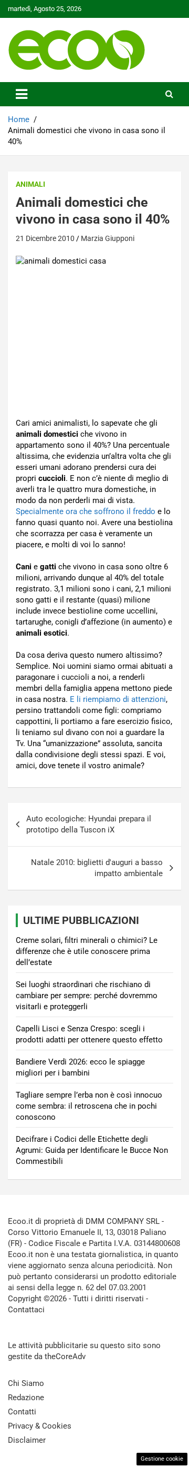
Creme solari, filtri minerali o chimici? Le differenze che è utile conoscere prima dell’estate (87, 951)
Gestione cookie (162, 1458)
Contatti (22, 1411)
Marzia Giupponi (107, 238)
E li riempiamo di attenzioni (118, 699)
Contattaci (26, 1309)
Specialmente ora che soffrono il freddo (85, 511)
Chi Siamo (26, 1383)
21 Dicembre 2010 (45, 238)
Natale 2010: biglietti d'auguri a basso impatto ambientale (97, 868)
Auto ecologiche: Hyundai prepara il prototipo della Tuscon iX (88, 824)
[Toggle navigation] (21, 94)
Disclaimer (27, 1440)
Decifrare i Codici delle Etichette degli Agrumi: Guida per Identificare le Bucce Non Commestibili (92, 1150)
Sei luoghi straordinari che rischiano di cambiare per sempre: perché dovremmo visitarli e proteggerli (87, 995)
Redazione (26, 1397)
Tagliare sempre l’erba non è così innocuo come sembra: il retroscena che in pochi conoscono (89, 1106)
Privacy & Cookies (39, 1426)
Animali (30, 184)
